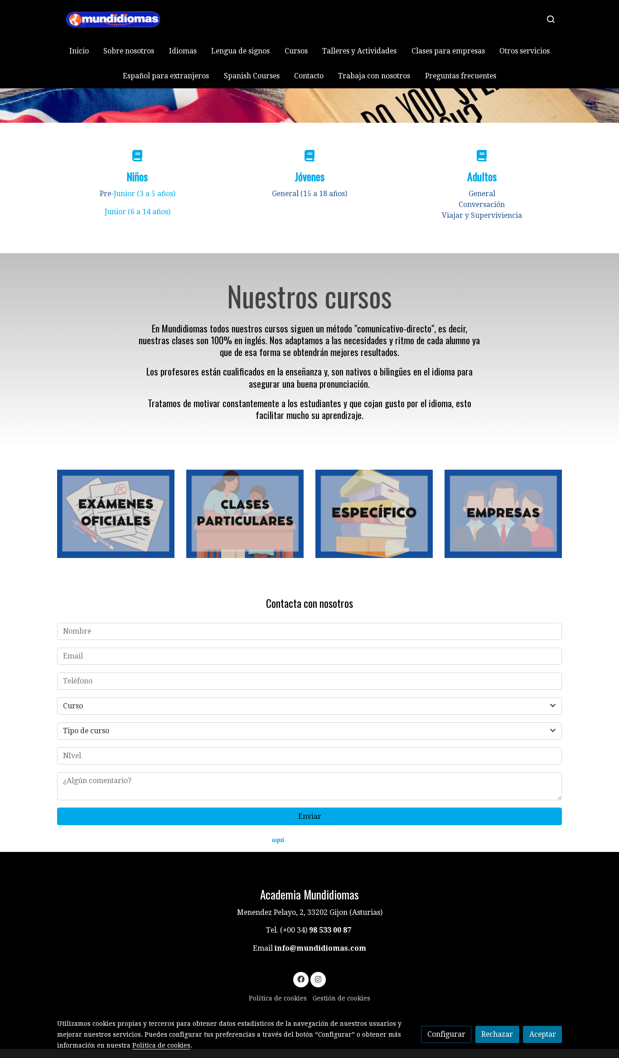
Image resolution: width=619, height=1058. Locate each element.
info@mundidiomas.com (320, 948)
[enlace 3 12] (116, 513)
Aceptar (542, 1034)
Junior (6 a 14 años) (137, 211)
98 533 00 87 (330, 930)
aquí (277, 840)
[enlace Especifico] (374, 513)
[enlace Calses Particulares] (245, 513)
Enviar (309, 816)
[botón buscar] (550, 19)
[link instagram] (318, 978)
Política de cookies (278, 998)
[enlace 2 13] (503, 513)
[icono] (137, 155)
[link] (115, 19)
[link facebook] (301, 978)
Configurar (446, 1034)
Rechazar (497, 1034)
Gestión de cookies (341, 998)
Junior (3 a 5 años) (144, 193)
